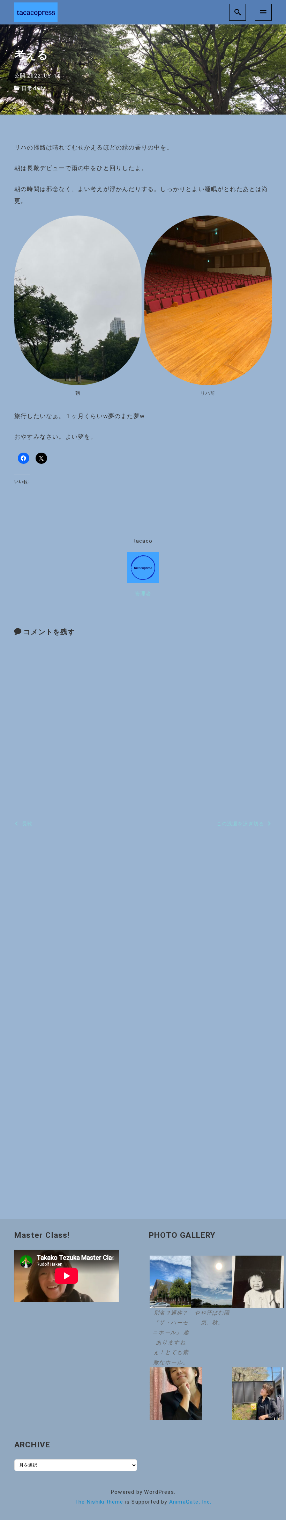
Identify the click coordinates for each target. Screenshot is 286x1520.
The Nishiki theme (98, 1502)
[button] (169, 1312)
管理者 (143, 594)
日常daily (33, 88)
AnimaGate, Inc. (190, 1502)
